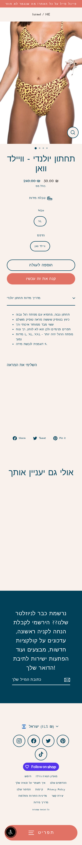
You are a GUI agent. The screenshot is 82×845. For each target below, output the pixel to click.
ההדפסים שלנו (58, 782)
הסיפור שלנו (24, 789)
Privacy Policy (56, 789)
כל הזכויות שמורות (40, 809)
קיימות (39, 789)
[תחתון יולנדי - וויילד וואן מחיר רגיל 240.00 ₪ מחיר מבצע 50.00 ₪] (24, 396)
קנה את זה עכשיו (41, 278)
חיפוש (28, 776)
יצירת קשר (58, 795)
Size (41, 210)
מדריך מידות (41, 802)
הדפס (41, 235)
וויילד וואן (40, 246)
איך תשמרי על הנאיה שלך (30, 782)
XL (40, 221)
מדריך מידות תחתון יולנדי (24, 298)
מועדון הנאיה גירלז (46, 776)
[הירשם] (66, 680)
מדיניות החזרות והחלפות (32, 795)
